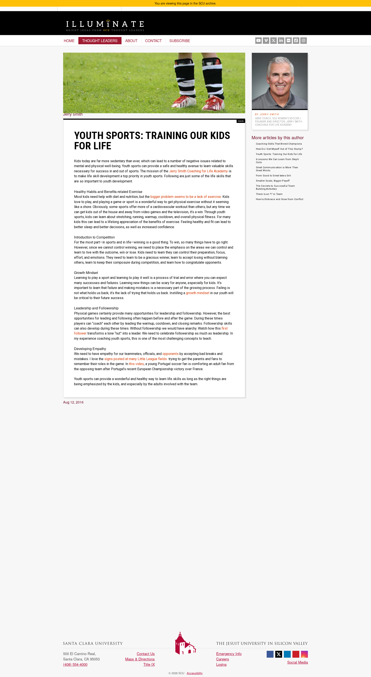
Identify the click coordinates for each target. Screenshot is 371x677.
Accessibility (195, 673)
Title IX (149, 664)
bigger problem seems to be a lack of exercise (186, 197)
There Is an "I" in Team (269, 194)
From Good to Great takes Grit (273, 175)
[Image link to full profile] (280, 80)
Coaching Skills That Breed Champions (279, 143)
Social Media (297, 662)
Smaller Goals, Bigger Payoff (273, 180)
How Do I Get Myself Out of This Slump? (279, 149)
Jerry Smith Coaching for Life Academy (198, 171)
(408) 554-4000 (75, 664)
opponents (171, 354)
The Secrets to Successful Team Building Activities (275, 187)
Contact (153, 40)
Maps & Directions (140, 659)
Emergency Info (229, 653)
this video (136, 364)
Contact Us (146, 653)
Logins (221, 664)
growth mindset (197, 293)
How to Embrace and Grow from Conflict (279, 199)
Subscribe (179, 40)
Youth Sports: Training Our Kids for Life (279, 154)
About (131, 40)
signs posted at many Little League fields (135, 359)
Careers (222, 659)
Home (69, 40)
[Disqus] (154, 460)
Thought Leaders (99, 40)
